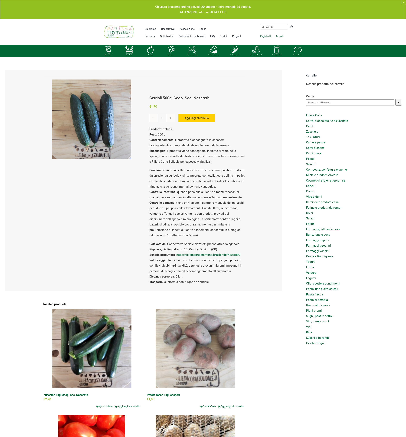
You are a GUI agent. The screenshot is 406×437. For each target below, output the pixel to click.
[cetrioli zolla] (91, 119)
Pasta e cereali (234, 55)
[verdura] (171, 47)
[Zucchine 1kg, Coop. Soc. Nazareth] (91, 348)
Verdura (171, 55)
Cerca (310, 96)
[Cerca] (398, 102)
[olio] (256, 47)
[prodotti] (129, 47)
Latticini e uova (213, 55)
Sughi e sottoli (277, 55)
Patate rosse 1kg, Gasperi (163, 395)
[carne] (192, 47)
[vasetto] (277, 47)
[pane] (298, 47)
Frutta (150, 55)
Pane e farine (297, 55)
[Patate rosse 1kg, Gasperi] (195, 348)
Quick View (105, 406)
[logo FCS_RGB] (119, 25)
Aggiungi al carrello (197, 118)
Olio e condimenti (256, 55)
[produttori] (108, 47)
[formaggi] (213, 47)
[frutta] (150, 47)
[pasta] (235, 47)
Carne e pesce (192, 55)
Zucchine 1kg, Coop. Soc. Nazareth (65, 395)
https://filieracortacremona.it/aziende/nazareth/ (208, 255)
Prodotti (129, 55)
